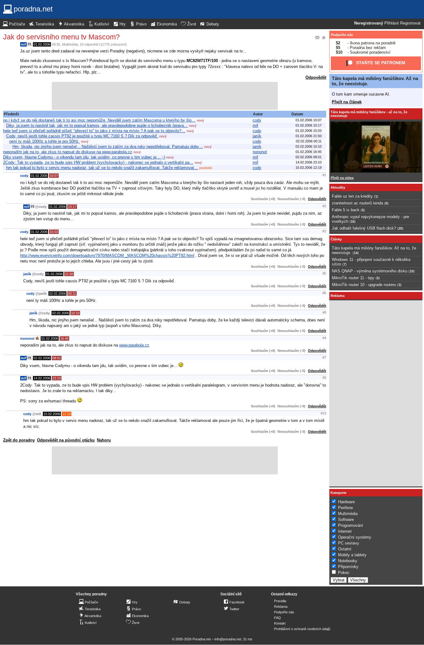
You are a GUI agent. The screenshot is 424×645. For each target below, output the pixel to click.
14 (356, 253)
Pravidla (280, 601)
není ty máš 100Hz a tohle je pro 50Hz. (44, 141)
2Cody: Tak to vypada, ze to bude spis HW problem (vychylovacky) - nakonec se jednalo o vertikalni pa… (98, 162)
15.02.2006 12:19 (308, 167)
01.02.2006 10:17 (308, 125)
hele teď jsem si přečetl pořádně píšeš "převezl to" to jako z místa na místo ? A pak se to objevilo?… (94, 130)
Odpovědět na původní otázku (66, 440)
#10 (323, 413)
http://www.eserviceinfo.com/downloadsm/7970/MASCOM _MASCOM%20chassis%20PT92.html (107, 255)
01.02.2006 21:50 (308, 136)
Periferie (345, 507)
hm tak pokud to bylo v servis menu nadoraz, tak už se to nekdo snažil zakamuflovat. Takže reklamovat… (102, 167)
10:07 (54, 175)
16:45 (64, 338)
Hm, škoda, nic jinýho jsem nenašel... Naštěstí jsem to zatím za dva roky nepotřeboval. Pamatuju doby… (107, 146)
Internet (345, 531)
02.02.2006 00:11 (309, 141)
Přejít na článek (347, 102)
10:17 (72, 206)
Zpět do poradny (19, 440)
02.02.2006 (57, 293)
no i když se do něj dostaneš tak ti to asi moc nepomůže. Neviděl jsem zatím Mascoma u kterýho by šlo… (99, 120)
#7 (324, 357)
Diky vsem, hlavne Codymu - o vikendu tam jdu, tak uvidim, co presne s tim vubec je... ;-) (84, 157)
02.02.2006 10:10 (308, 146)
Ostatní (344, 549)
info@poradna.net (227, 639)
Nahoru (104, 440)
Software (346, 519)
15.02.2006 (51, 414)
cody (257, 120)
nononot (260, 152)
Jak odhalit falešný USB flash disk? (364, 228)
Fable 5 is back (345, 210)
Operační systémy (354, 537)
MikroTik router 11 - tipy (353, 277)
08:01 (56, 358)
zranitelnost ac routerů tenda (357, 203)
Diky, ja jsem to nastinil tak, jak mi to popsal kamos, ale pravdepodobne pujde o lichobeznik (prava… (97, 125)
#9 (324, 377)
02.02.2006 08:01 (308, 157)
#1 (324, 175)
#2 (324, 206)
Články (336, 239)
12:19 (66, 414)
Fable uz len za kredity (352, 196)
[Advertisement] (165, 96)
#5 (324, 273)
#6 (324, 293)
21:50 (69, 274)
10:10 (75, 313)
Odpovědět (315, 77)
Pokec (344, 572)
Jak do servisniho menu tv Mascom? (61, 37)
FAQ (277, 618)
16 (352, 221)
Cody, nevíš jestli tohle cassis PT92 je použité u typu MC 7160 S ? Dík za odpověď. (82, 136)
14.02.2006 (42, 378)
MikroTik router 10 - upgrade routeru (364, 284)
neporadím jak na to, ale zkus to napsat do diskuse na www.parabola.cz (67, 152)
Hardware (346, 501)
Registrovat (410, 23)
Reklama (280, 606)
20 (400, 228)
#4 (324, 338)
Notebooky (347, 560)
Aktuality (338, 187)
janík (257, 136)
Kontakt (280, 623)
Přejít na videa (342, 178)
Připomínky (348, 566)
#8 (324, 312)
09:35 (56, 44)
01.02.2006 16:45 (308, 152)
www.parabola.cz (134, 345)
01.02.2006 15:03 (308, 130)
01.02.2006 (42, 44)
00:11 (72, 293)
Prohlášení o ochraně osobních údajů (302, 629)
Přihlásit (391, 23)
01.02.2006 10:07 (308, 120)
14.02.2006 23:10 (308, 162)
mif (23, 44)
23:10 (56, 378)
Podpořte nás (342, 35)
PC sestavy (348, 543)
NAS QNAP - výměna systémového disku (369, 271)
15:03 (54, 232)
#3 (324, 231)
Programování (350, 525)
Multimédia (70, 44)
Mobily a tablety (352, 555)
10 (411, 271)
